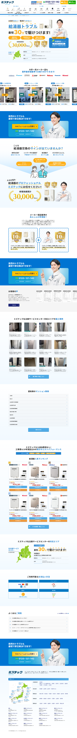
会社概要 (58, 12)
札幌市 (46, 683)
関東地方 (35, 693)
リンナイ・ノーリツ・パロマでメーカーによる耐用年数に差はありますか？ (26, 627)
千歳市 (40, 685)
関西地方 (35, 703)
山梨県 (57, 698)
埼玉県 (54, 693)
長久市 (11, 398)
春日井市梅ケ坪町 (13, 411)
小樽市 (52, 683)
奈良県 (57, 703)
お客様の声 (26, 12)
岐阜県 (49, 698)
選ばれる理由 (10, 12)
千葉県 (50, 693)
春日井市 (11, 414)
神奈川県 (41, 693)
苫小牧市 (45, 685)
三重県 (53, 698)
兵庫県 (45, 703)
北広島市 (62, 683)
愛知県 (45, 698)
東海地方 (35, 698)
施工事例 (18, 13)
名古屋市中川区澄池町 (14, 402)
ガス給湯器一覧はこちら (38, 526)
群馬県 (66, 693)
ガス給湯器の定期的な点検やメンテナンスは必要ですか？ (23, 621)
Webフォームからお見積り (25, 126)
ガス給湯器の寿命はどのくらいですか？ (19, 618)
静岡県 (40, 698)
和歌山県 (62, 703)
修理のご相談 (50, 12)
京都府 (53, 703)
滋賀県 (49, 703)
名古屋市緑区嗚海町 (13, 408)
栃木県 (62, 693)
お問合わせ (19, 489)
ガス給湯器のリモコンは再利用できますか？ (20, 624)
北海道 (40, 682)
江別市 (50, 685)
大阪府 (40, 703)
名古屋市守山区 (13, 405)
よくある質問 (42, 12)
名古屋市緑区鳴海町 (13, 421)
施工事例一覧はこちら (38, 376)
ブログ (34, 12)
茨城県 (58, 693)
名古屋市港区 (12, 418)
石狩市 (57, 683)
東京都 (46, 693)
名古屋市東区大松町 (13, 424)
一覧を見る (14, 305)
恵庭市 (66, 683)
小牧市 (11, 395)
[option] (17, 94)
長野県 (61, 698)
